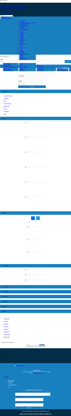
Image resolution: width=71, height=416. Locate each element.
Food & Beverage (61, 70)
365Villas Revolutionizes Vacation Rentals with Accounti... (13, 7)
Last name (21, 75)
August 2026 (6, 318)
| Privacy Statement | (28, 413)
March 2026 (6, 331)
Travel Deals (40, 70)
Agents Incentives (8, 103)
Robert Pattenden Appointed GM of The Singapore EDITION (13, 6)
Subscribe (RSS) (47, 413)
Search (1, 59)
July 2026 (6, 321)
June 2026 (6, 324)
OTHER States (22, 29)
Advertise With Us (12, 384)
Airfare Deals (7, 106)
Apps (5, 114)
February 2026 (7, 334)
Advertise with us (6, 12)
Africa (5, 101)
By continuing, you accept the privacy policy (36, 346)
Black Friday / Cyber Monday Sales (46, 67)
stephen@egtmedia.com (38, 373)
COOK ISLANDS (23, 58)
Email (20, 81)
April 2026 (6, 329)
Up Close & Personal (8, 70)
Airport (5, 108)
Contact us (5, 10)
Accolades (6, 98)
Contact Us (10, 382)
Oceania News (23, 70)
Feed (4, 13)
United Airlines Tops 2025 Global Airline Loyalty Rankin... (13, 8)
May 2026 (6, 326)
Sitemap (22, 413)
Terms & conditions (38, 413)
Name (17, 391)
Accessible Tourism (8, 95)
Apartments (6, 111)
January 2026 (7, 337)
